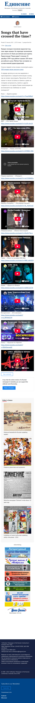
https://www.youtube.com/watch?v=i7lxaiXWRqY (17, 96)
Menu (32, 14)
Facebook (3, 695)
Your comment (7, 374)
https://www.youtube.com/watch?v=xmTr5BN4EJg (17, 178)
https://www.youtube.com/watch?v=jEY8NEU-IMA (17, 151)
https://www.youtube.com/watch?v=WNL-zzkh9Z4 (17, 260)
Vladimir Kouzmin (17, 26)
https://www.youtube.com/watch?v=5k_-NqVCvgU (17, 206)
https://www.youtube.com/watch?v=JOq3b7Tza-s (17, 233)
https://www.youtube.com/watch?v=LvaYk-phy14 (17, 124)
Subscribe (6, 688)
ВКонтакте (4, 698)
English (20, 10)
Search (24, 14)
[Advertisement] (17, 625)
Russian (14, 10)
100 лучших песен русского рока (12, 69)
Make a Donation (9, 388)
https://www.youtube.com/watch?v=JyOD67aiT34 (17, 288)
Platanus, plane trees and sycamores (14, 467)
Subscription (6, 17)
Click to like (8, 45)
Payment (16, 17)
